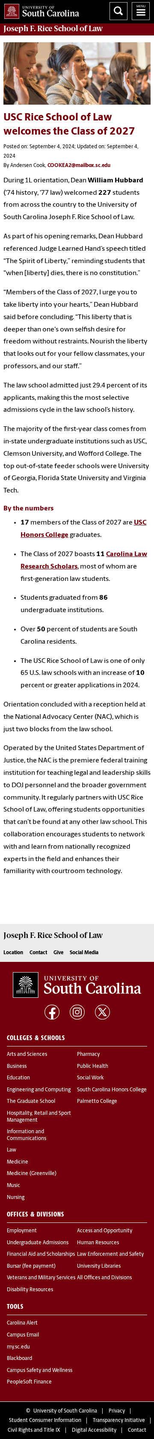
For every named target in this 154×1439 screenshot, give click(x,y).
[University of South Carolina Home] (39, 9)
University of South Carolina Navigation (141, 11)
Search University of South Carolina (118, 11)
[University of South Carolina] (77, 985)
